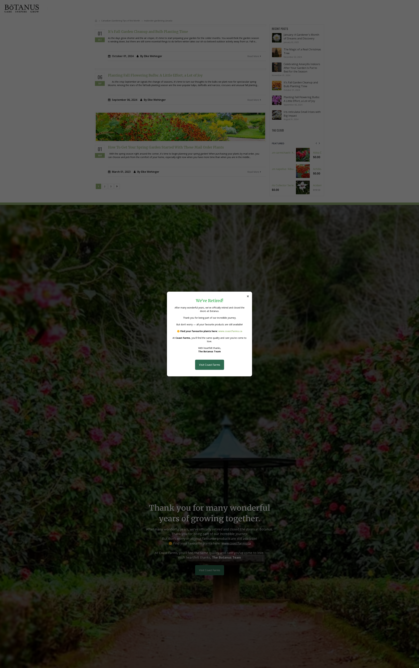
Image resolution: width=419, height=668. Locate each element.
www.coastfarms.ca (230, 331)
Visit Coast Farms (209, 365)
